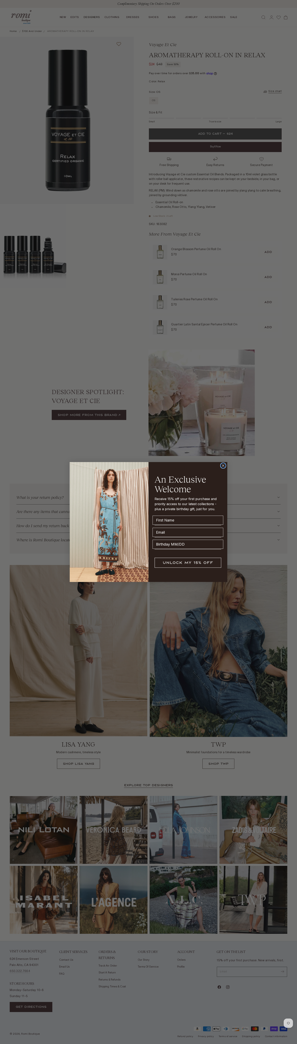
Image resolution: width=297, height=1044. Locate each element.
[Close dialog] (223, 465)
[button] (188, 563)
